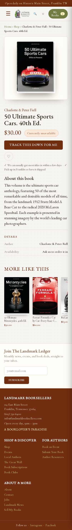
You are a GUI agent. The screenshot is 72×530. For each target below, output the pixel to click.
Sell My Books (12, 509)
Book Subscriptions (15, 467)
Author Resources (53, 457)
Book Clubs (11, 472)
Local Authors (12, 457)
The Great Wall (13, 462)
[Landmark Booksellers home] (22, 13)
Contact (9, 494)
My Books (57, 14)
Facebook (51, 525)
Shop (17, 26)
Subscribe (16, 380)
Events (8, 452)
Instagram (36, 525)
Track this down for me (33, 145)
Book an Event (50, 447)
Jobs (6, 499)
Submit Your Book (53, 452)
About (8, 489)
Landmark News (14, 504)
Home (8, 26)
